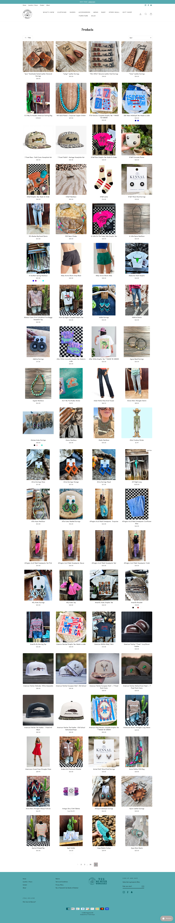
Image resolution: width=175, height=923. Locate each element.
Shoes (72, 12)
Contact (42, 5)
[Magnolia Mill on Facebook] (128, 892)
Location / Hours (33, 5)
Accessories (84, 12)
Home (24, 5)
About (48, 5)
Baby (103, 12)
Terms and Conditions (62, 882)
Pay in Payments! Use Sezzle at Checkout (67, 888)
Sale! (93, 16)
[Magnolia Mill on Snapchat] (132, 892)
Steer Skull (114, 12)
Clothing (62, 12)
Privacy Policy (60, 885)
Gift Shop (127, 12)
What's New (48, 12)
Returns (58, 879)
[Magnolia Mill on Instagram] (124, 892)
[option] (87, 2)
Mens (96, 12)
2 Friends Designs (91, 914)
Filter (29, 38)
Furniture (83, 16)
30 (90, 864)
